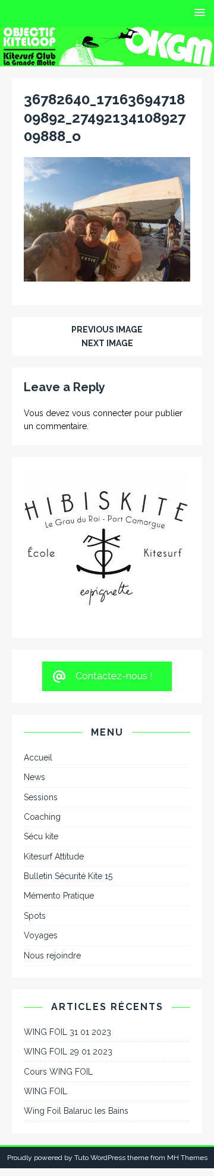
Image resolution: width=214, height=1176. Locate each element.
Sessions (41, 728)
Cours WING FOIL (58, 1003)
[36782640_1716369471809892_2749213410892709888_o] (107, 275)
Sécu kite (41, 768)
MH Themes (187, 1089)
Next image (107, 343)
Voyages (41, 867)
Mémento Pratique (59, 827)
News (34, 709)
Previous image (107, 329)
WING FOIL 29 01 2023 (68, 983)
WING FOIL (45, 1023)
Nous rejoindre (52, 886)
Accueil (38, 689)
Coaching (42, 748)
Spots (35, 847)
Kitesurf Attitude (54, 788)
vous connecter (102, 413)
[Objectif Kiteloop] (107, 59)
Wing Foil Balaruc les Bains (76, 1042)
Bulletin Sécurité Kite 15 (68, 808)
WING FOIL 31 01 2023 (67, 964)
